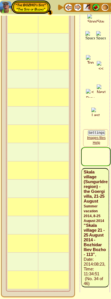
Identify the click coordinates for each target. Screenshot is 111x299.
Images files (96, 138)
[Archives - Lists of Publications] (86, 7)
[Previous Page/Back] (68, 7)
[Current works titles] (105, 7)
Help (96, 143)
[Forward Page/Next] (77, 7)
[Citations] (95, 7)
